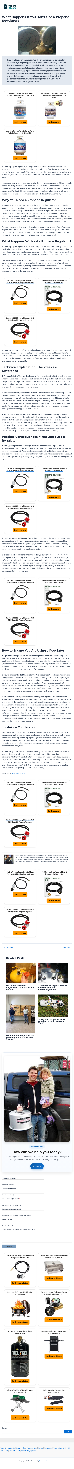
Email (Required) (8, 1219)
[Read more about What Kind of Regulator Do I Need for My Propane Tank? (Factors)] (20, 1013)
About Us (3, 1448)
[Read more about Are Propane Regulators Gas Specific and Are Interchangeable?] (53, 973)
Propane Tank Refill (60, 1448)
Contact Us (37, 1166)
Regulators (48, 1448)
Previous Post (8, 947)
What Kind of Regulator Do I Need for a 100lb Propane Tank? (52, 1021)
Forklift (23, 1451)
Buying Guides (32, 1451)
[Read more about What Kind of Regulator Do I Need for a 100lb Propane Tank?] (53, 1005)
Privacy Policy (21, 1448)
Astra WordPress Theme (47, 1461)
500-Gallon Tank (14, 1451)
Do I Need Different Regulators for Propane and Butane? (20, 987)
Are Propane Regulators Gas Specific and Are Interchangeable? (52, 988)
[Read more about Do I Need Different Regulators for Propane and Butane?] (21, 973)
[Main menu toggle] (70, 6)
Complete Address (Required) (12, 1209)
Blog (35, 1448)
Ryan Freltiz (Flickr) (19, 773)
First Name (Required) (9, 1178)
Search (4, 1428)
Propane (30, 1448)
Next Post (67, 947)
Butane (40, 1448)
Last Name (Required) (9, 1188)
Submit (9, 1246)
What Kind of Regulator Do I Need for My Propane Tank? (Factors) (20, 1037)
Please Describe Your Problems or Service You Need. (19, 1230)
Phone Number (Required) (11, 1199)
